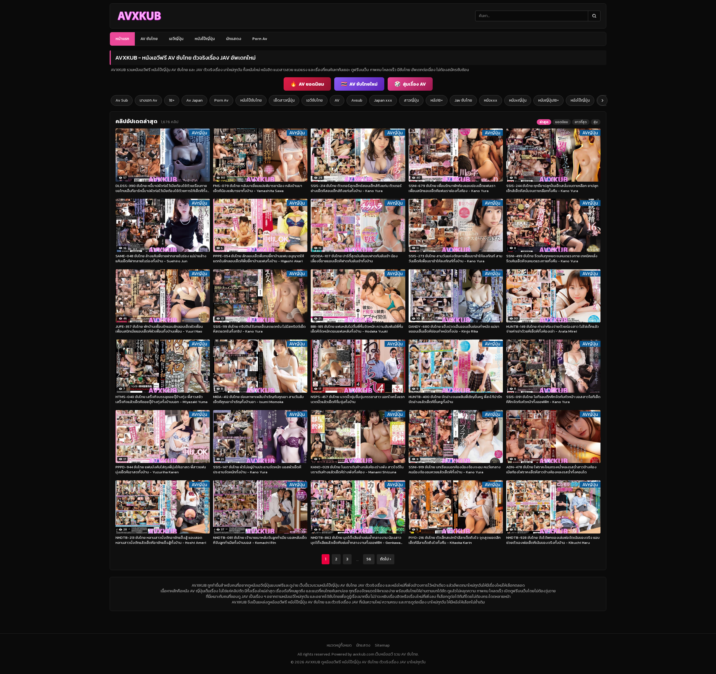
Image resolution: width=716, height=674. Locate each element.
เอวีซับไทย (314, 100)
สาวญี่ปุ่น (411, 100)
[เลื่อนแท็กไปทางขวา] (602, 100)
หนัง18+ (436, 100)
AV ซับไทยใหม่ (359, 84)
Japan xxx (383, 100)
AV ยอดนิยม (307, 84)
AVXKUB (199, 585)
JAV (244, 597)
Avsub (356, 100)
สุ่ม (595, 122)
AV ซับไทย (149, 39)
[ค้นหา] (594, 16)
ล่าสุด (544, 122)
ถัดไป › (385, 559)
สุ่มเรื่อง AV (410, 84)
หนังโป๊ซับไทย (251, 100)
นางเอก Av (148, 100)
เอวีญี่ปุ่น (176, 39)
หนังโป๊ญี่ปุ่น (205, 39)
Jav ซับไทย (463, 100)
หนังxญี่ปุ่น (517, 100)
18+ (172, 100)
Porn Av (259, 39)
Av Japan (194, 100)
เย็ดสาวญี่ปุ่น (284, 100)
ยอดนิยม (561, 122)
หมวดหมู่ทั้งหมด (339, 645)
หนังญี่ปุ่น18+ (548, 100)
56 (368, 559)
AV (337, 100)
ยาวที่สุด (581, 122)
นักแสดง (233, 39)
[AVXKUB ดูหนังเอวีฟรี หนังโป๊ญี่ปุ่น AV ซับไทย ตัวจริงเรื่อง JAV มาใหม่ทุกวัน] (139, 16)
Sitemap (382, 645)
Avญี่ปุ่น (199, 133)
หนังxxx (490, 100)
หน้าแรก (122, 39)
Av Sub (122, 100)
